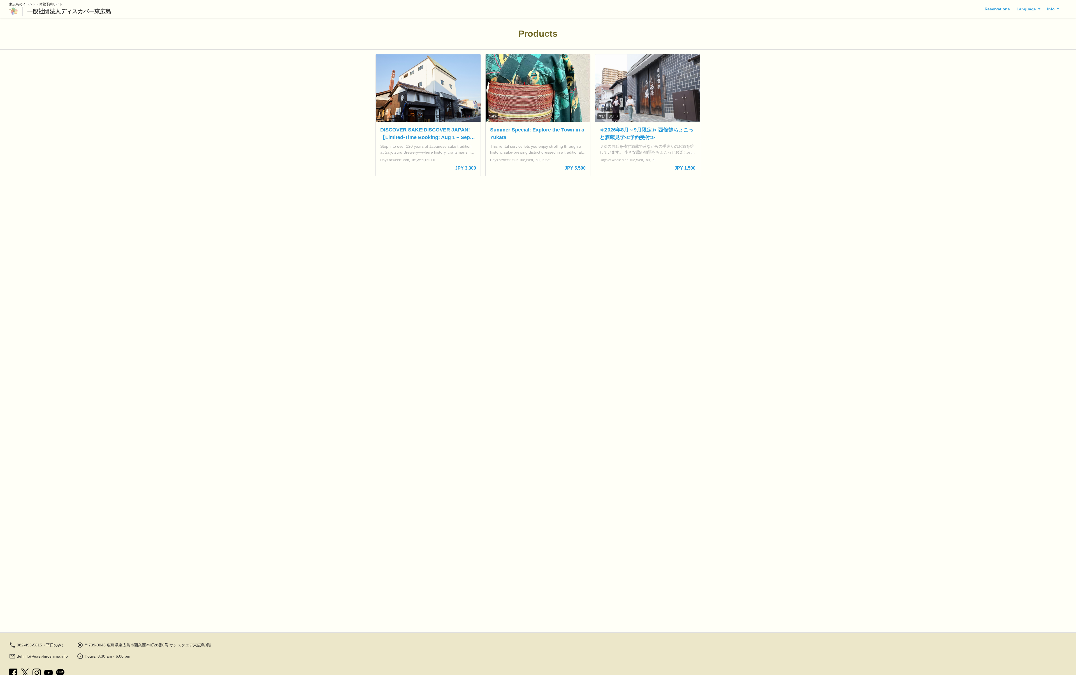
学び (602, 116)
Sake (493, 116)
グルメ (614, 116)
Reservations (997, 9)
